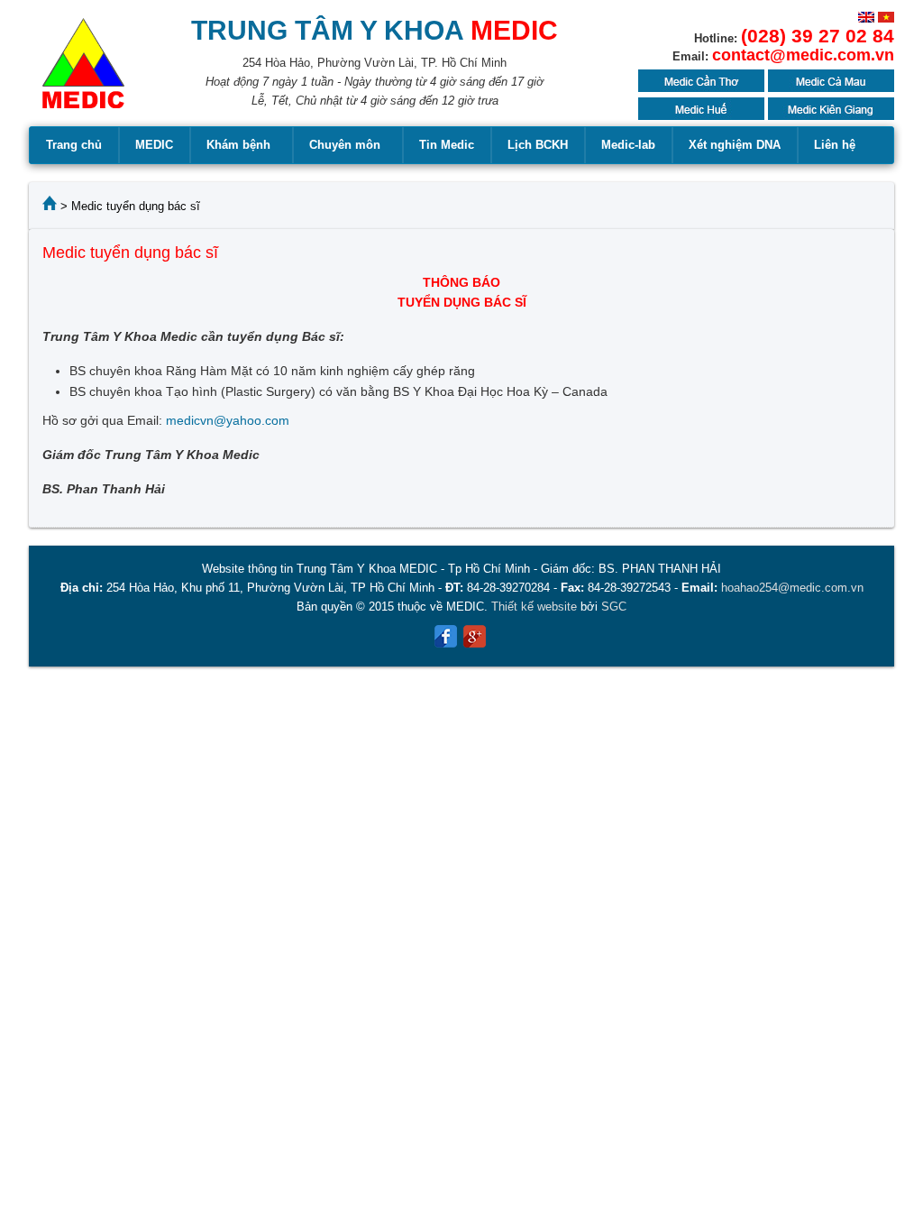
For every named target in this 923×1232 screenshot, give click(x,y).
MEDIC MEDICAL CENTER (83, 72)
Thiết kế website (534, 606)
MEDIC (154, 145)
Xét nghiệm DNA (735, 145)
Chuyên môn (344, 145)
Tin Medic (446, 145)
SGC (613, 606)
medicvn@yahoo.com (227, 420)
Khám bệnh (238, 145)
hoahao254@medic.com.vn (792, 587)
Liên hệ (834, 145)
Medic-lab (628, 145)
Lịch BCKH (537, 145)
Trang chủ (74, 145)
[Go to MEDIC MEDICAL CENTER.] (49, 206)
